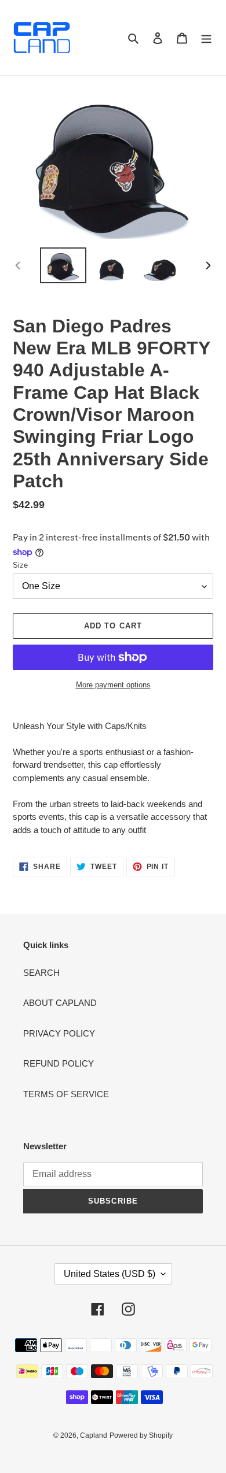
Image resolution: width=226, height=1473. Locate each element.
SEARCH (41, 973)
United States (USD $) (109, 1274)
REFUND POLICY (58, 1063)
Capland (93, 1435)
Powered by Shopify (141, 1435)
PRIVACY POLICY (59, 1033)
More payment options (113, 684)
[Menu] (206, 37)
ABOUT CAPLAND (60, 1003)
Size (20, 565)
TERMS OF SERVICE (66, 1094)
